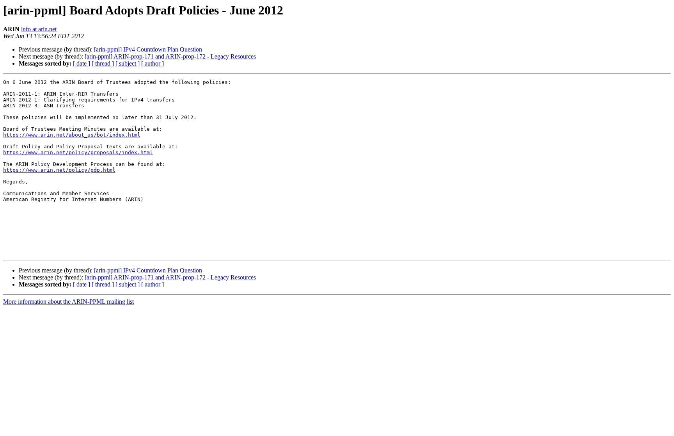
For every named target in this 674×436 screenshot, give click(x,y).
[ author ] (152, 63)
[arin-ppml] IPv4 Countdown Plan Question (148, 49)
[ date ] (81, 63)
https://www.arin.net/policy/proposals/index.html (78, 152)
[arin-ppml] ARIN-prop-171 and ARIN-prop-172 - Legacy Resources (170, 56)
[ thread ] (103, 63)
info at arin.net (39, 29)
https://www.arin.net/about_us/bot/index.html (71, 135)
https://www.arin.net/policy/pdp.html (59, 170)
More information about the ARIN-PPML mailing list (68, 301)
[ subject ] (127, 63)
